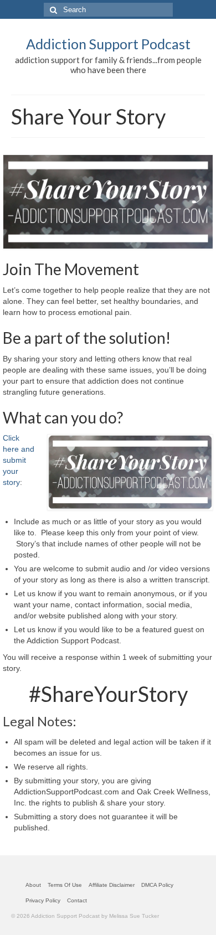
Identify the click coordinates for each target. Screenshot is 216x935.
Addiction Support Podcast (108, 43)
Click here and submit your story (18, 460)
